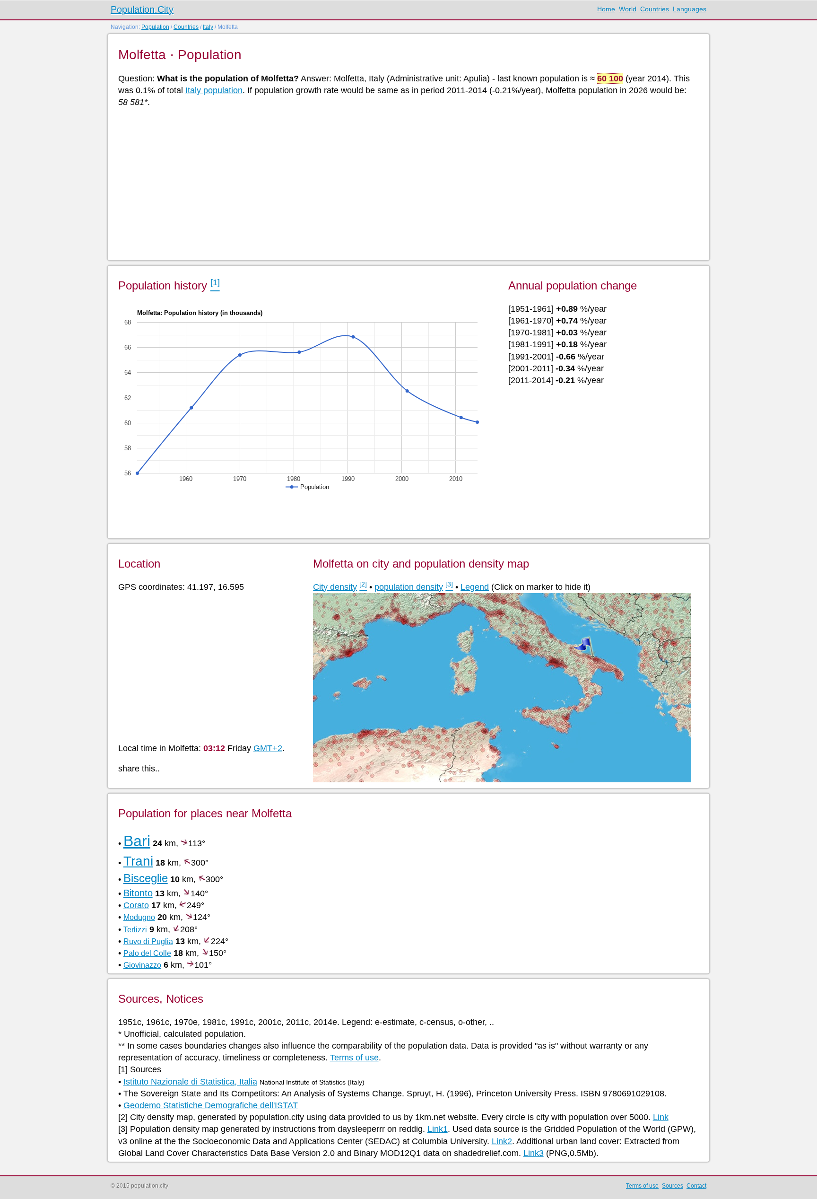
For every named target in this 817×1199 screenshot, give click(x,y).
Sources (672, 1185)
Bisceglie (145, 878)
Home (606, 9)
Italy (208, 27)
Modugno (139, 917)
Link (661, 1117)
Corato (136, 905)
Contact (696, 1185)
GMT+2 (267, 748)
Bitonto (138, 893)
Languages (689, 9)
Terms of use (354, 1057)
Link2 (502, 1141)
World (627, 9)
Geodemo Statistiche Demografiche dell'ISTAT (210, 1105)
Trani (138, 861)
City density (335, 587)
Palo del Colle (147, 953)
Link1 (437, 1129)
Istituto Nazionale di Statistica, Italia (190, 1081)
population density (408, 587)
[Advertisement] (402, 183)
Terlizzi (135, 930)
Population (155, 27)
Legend (475, 587)
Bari (136, 840)
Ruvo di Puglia (148, 941)
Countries (654, 9)
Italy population (214, 90)
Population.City (142, 9)
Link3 (533, 1153)
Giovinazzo (142, 965)
